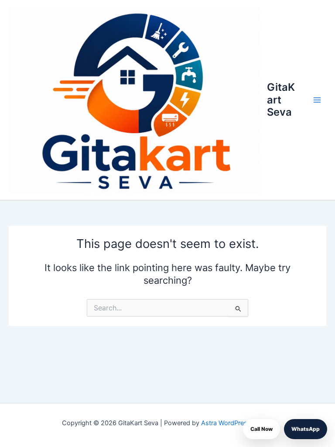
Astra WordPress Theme (237, 423)
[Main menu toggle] (317, 100)
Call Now (261, 429)
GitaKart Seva (281, 99)
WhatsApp (305, 429)
